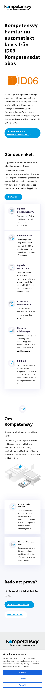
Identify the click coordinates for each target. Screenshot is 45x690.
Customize (22, 679)
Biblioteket (23, 361)
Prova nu (12, 197)
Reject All (22, 685)
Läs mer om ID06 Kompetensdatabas (18, 133)
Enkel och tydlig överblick (24, 505)
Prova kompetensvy (18, 604)
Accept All (22, 672)
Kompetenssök (25, 235)
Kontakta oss (14, 614)
